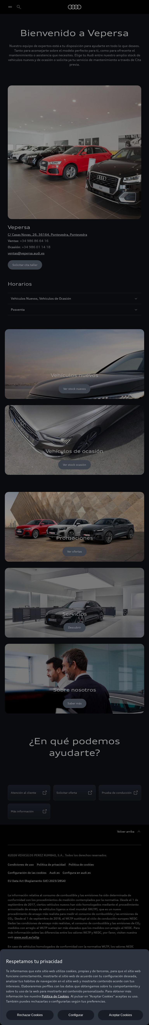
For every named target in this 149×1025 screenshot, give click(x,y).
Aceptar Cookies (120, 1015)
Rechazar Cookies (30, 1015)
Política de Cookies (55, 996)
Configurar (75, 1015)
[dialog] (74, 987)
